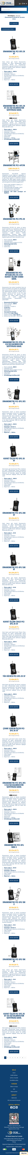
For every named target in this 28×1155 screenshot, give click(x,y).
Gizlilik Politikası (14, 1075)
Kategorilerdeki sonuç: (8, 29)
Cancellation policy (14, 1080)
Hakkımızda (14, 1098)
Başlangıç (18, 16)
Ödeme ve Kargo (14, 1086)
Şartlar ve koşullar (14, 1078)
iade (14, 1089)
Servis (14, 1073)
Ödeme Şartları (14, 1091)
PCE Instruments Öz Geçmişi (14, 1100)
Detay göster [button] (14, 84)
